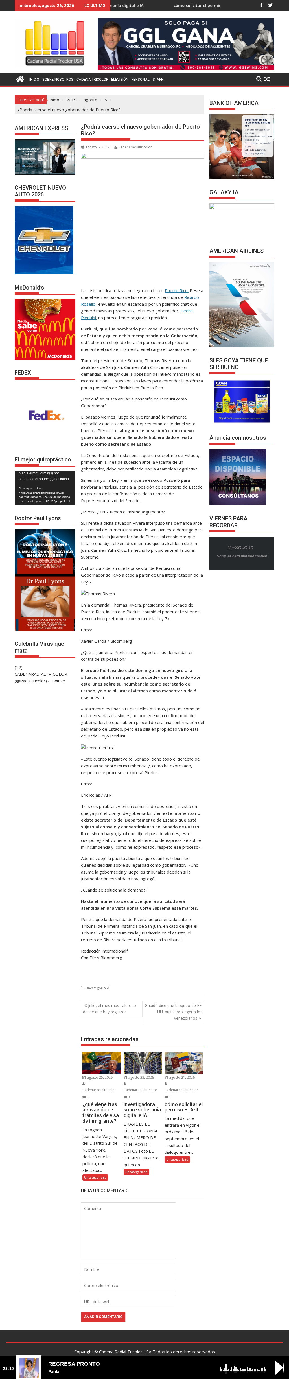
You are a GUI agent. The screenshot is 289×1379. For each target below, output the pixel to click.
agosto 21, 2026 (181, 1077)
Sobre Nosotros (57, 79)
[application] (45, 488)
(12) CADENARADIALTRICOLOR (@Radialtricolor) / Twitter (41, 674)
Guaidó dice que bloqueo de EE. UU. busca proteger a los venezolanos (173, 1012)
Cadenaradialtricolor (135, 147)
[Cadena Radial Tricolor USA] (20, 78)
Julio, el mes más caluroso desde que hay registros (109, 1008)
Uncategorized (97, 988)
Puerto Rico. (177, 290)
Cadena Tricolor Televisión (102, 79)
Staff (158, 79)
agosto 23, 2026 (140, 1077)
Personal (141, 79)
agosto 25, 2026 (99, 1077)
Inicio (34, 79)
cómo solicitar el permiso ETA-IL (162, 5)
